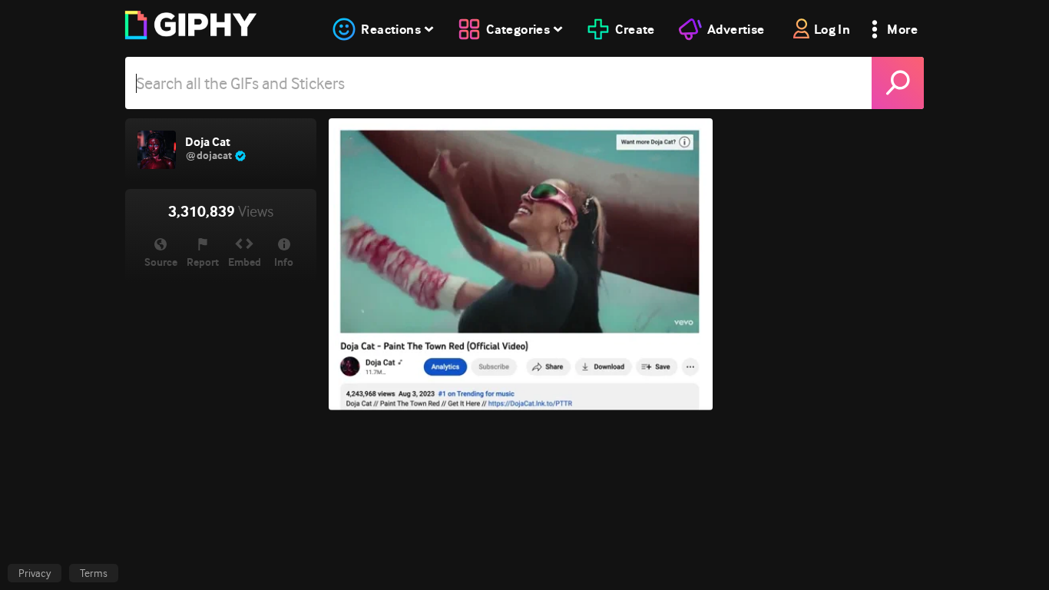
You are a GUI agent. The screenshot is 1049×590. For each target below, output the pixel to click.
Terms (94, 573)
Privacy (34, 573)
